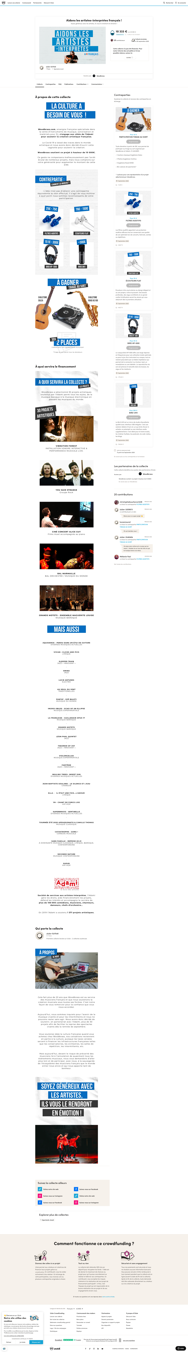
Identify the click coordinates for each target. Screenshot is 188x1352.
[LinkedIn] (98, 1349)
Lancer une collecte (14, 3)
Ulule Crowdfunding (57, 1313)
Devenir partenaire (107, 1319)
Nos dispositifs (105, 1325)
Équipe (128, 1322)
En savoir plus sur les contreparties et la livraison (129, 456)
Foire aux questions (56, 1325)
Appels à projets (106, 1316)
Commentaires (97, 84)
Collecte (40, 84)
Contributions (82, 84)
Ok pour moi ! (36, 1342)
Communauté (26, 3)
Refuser (8, 1342)
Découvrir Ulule (131, 1316)
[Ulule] (64, 1348)
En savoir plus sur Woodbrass (128, 482)
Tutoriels (79, 1325)
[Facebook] (85, 1349)
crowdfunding (39, 1272)
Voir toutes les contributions (122, 564)
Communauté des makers (86, 1313)
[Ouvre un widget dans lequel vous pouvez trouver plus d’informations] (180, 1348)
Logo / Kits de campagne (58, 1328)
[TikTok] (89, 1349)
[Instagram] (94, 1349)
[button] (4, 1348)
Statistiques (53, 1331)
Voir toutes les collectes (57, 1319)
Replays (79, 1331)
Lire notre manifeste (129, 1340)
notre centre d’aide (108, 1297)
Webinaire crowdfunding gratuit (60, 1322)
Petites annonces (82, 1328)
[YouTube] (102, 1349)
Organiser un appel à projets (110, 1322)
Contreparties (51, 84)
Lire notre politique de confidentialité (14, 1336)
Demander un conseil (83, 1322)
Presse (128, 1325)
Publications (68, 84)
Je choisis (22, 1342)
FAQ (59, 84)
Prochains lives (81, 1316)
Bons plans (80, 1319)
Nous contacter (131, 1319)
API (102, 1328)
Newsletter (129, 1328)
